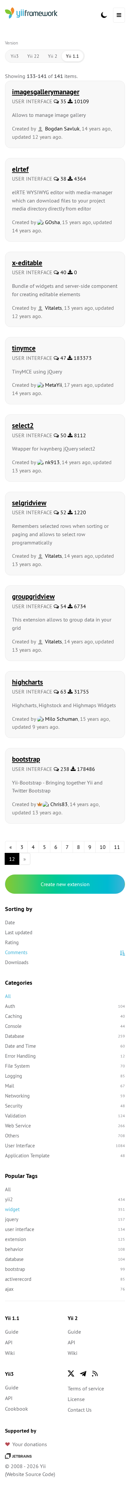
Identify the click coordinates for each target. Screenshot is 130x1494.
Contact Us (80, 1409)
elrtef (20, 169)
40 (62, 272)
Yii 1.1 (72, 56)
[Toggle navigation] (119, 15)
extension (65, 1239)
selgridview (29, 502)
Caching (65, 1016)
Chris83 (58, 804)
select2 (23, 425)
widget (65, 1209)
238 (64, 769)
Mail (65, 1086)
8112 (79, 435)
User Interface (65, 1145)
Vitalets (53, 307)
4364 (79, 178)
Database (65, 1036)
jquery (65, 1219)
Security (65, 1106)
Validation (65, 1116)
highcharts (27, 682)
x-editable (27, 262)
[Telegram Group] (83, 1373)
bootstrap (26, 759)
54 (62, 606)
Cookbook (16, 1408)
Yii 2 (52, 56)
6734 (79, 606)
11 (117, 847)
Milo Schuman (61, 718)
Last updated (18, 932)
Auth (65, 1006)
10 (103, 847)
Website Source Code (30, 1474)
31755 (81, 691)
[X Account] (71, 1373)
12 (12, 859)
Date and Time (65, 1046)
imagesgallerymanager (45, 91)
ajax (65, 1289)
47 (62, 358)
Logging (65, 1076)
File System (65, 1066)
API (9, 1342)
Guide (11, 1331)
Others (65, 1135)
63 (62, 691)
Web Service (65, 1125)
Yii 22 (33, 56)
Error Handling (65, 1056)
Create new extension (65, 884)
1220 (79, 512)
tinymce (24, 348)
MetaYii (53, 384)
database (65, 1259)
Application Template (65, 1155)
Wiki (10, 1353)
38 (62, 178)
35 (62, 101)
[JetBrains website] (18, 1455)
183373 (82, 358)
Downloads (16, 962)
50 (62, 435)
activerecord (65, 1279)
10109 (81, 101)
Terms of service (86, 1388)
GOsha (52, 222)
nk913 (52, 462)
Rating (12, 942)
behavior (65, 1249)
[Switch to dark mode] (104, 15)
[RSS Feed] (95, 1373)
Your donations (29, 1444)
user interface (65, 1229)
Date (10, 922)
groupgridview (33, 596)
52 (62, 512)
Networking (65, 1096)
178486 (85, 769)
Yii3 (15, 56)
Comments (16, 952)
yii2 (65, 1199)
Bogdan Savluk (62, 128)
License (76, 1399)
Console (65, 1026)
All (8, 996)
